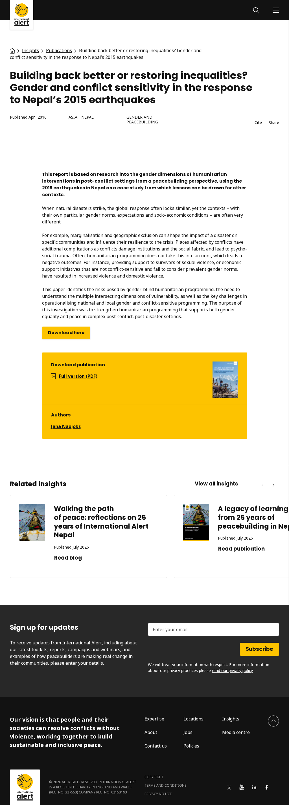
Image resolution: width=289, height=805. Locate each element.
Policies (191, 746)
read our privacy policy (232, 670)
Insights (230, 719)
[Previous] (262, 485)
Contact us (155, 746)
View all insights (216, 483)
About (150, 732)
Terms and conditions (165, 785)
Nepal (87, 117)
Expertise (154, 719)
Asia (73, 117)
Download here (66, 332)
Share (274, 122)
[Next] (273, 485)
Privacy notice (158, 793)
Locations (193, 719)
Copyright (154, 777)
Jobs (187, 732)
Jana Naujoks (66, 426)
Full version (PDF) (78, 376)
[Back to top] (273, 721)
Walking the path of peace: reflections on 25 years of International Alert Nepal (101, 522)
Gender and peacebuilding (142, 120)
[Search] (256, 10)
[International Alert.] (12, 50)
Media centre (236, 732)
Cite (258, 122)
